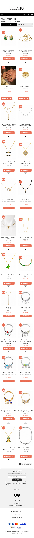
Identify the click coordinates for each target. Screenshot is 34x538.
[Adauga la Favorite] (8, 62)
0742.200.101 (18, 503)
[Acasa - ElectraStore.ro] (17, 9)
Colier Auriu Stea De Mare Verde (8, 275)
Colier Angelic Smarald (25, 275)
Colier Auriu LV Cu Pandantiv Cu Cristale (25, 162)
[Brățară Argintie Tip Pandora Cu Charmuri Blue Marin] (8, 363)
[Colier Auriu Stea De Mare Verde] (8, 263)
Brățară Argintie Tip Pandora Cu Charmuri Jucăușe (25, 308)
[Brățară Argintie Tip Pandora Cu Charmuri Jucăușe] (25, 298)
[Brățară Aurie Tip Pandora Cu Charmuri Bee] (25, 398)
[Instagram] (18, 495)
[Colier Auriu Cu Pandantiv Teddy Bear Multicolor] (8, 436)
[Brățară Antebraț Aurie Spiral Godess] (25, 38)
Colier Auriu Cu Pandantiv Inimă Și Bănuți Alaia (8, 124)
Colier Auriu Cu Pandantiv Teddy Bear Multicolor (8, 448)
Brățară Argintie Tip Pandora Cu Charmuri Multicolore (25, 373)
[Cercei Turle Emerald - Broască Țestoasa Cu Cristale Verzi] (8, 38)
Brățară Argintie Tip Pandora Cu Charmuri (25, 340)
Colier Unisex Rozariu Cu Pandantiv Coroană (25, 200)
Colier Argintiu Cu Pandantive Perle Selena (25, 124)
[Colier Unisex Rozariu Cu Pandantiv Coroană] (25, 187)
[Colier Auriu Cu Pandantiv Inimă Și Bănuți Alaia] (8, 112)
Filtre (10, 24)
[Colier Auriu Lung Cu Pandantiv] (8, 298)
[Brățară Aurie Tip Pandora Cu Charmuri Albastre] (8, 398)
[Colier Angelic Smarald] (25, 263)
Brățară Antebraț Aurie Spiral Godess (25, 50)
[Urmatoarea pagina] (30, 464)
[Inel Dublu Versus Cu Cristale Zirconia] (8, 75)
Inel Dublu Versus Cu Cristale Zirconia (8, 87)
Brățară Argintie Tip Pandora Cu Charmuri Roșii (8, 340)
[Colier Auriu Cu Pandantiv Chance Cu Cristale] (8, 150)
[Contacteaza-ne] (24, 14)
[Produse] (2, 15)
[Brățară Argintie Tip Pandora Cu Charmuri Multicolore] (25, 363)
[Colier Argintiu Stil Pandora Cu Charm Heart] (25, 436)
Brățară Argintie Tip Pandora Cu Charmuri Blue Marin (8, 373)
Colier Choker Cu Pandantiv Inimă (8, 237)
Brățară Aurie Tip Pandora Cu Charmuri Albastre (8, 411)
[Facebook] (15, 495)
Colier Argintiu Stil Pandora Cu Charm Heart (25, 448)
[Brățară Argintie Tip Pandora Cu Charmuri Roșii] (8, 330)
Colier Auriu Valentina (25, 237)
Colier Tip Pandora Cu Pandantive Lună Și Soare (8, 200)
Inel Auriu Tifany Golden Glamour (25, 87)
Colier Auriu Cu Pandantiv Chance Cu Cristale (8, 162)
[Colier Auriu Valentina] (25, 225)
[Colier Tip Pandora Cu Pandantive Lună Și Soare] (8, 188)
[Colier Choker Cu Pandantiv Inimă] (8, 225)
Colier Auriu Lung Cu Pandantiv (8, 308)
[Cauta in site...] (32, 14)
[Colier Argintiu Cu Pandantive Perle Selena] (25, 112)
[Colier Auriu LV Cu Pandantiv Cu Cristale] (25, 150)
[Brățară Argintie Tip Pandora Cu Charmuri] (25, 330)
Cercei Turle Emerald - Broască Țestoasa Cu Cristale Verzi (8, 50)
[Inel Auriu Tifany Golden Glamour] (25, 75)
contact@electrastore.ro (18, 505)
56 (28, 464)
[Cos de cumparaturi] (28, 14)
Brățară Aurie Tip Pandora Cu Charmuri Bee (25, 411)
